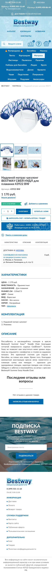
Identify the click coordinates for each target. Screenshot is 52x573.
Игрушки (12, 79)
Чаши (11, 75)
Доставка (12, 502)
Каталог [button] (11, 31)
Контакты (26, 36)
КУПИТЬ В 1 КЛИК (41, 211)
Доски (30, 70)
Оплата (11, 506)
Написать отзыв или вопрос (26, 401)
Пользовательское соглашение (21, 531)
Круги (44, 65)
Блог (10, 541)
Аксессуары (38, 79)
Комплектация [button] (41, 242)
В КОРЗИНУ (23, 211)
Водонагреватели (14, 70)
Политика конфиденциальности (22, 549)
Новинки (40, 31)
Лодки (34, 65)
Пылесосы (27, 60)
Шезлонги (11, 306)
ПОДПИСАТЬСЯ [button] (26, 456)
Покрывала (38, 75)
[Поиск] (4, 43)
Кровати (41, 70)
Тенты (12, 56)
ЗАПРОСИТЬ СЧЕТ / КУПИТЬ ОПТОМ (27, 218)
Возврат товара (15, 509)
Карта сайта (13, 523)
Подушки (24, 79)
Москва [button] (20, 250)
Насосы (43, 51)
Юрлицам (25, 31)
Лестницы (13, 60)
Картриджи (24, 56)
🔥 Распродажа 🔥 (14, 51)
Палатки (40, 60)
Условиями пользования (31, 464)
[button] (13, 8)
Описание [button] (27, 242)
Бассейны (31, 51)
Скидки (11, 545)
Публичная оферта (16, 527)
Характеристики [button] (11, 242)
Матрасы (38, 56)
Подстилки (23, 75)
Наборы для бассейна (16, 65)
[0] (46, 43)
